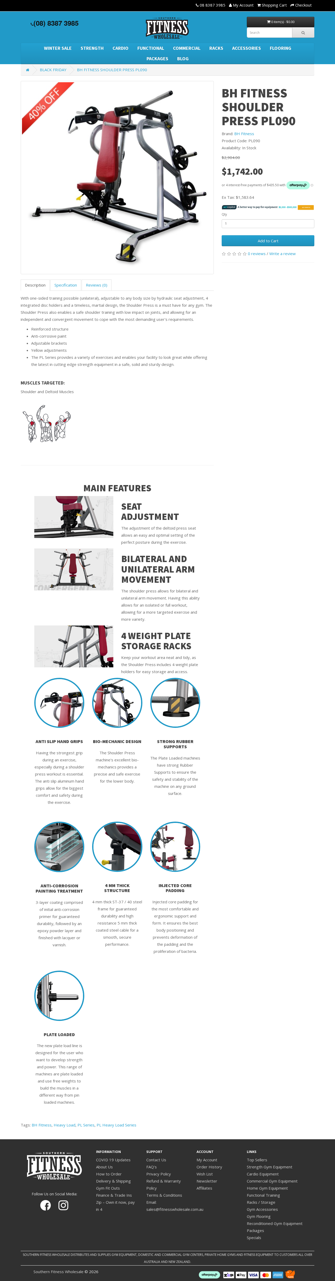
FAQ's (151, 1166)
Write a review (282, 253)
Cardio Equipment (263, 1173)
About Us (104, 1166)
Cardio (121, 48)
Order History (209, 1166)
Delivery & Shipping (113, 1181)
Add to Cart (268, 240)
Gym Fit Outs (108, 1188)
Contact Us (156, 1159)
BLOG (183, 59)
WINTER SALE (58, 48)
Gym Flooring (259, 1216)
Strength (92, 48)
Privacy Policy (158, 1173)
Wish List (205, 1173)
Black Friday (53, 69)
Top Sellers (257, 1159)
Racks (216, 48)
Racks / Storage (261, 1202)
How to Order (109, 1173)
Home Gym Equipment (267, 1188)
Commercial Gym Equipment (272, 1181)
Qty (224, 214)
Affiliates (204, 1188)
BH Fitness (244, 133)
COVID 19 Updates (113, 1159)
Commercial (186, 48)
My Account (207, 1159)
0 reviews (257, 253)
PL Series (85, 1125)
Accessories (246, 48)
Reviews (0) (96, 285)
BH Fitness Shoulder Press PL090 (112, 69)
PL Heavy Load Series (116, 1125)
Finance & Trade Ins (114, 1195)
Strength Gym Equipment (269, 1166)
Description (35, 285)
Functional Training (263, 1195)
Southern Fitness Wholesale (58, 1271)
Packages (157, 59)
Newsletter (207, 1181)
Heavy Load (64, 1125)
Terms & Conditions (164, 1195)
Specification (65, 285)
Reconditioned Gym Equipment (275, 1223)
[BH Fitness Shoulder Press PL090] (117, 177)
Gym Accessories (262, 1209)
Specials (254, 1237)
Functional (150, 48)
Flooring (280, 48)
